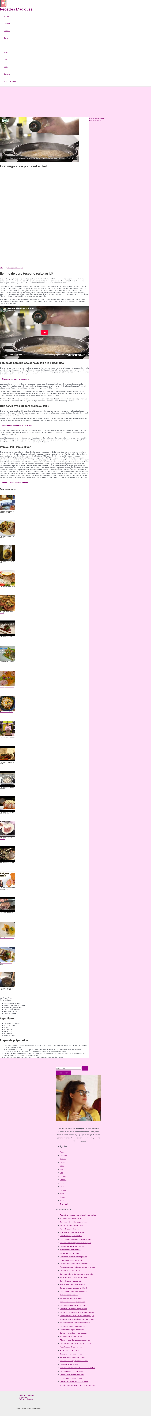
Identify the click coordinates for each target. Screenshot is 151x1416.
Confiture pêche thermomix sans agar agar (75, 1239)
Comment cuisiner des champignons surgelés (76, 1274)
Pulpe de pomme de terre (69, 1229)
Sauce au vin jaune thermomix (71, 1378)
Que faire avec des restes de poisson (73, 1257)
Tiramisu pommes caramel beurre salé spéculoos (78, 1385)
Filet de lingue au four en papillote (72, 1284)
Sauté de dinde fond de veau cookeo (73, 1277)
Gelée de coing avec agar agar (71, 1281)
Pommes (63, 1180)
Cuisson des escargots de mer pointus (74, 1361)
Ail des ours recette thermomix (71, 1260)
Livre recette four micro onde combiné (74, 1382)
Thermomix (64, 1204)
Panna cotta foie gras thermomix (72, 1330)
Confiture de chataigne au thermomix (73, 1291)
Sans (6, 38)
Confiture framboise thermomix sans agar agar (77, 1316)
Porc (5, 67)
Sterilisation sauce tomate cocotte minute (75, 1323)
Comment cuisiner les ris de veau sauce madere (77, 1368)
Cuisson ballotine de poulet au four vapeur (75, 1243)
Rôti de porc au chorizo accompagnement (75, 1340)
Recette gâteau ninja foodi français (72, 1357)
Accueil (6, 16)
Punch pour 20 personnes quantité (72, 1326)
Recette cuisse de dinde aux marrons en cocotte (77, 1267)
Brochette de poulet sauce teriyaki (72, 1232)
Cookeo (63, 1159)
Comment (63, 1155)
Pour (6, 45)
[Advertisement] (75, 102)
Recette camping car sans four (71, 1236)
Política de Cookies (26, 1399)
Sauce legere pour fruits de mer (71, 1371)
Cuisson (63, 1162)
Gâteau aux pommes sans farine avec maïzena (77, 1312)
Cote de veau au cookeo (69, 1295)
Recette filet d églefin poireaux (71, 1336)
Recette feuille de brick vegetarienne (73, 1309)
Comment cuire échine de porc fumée (74, 1222)
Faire (62, 1166)
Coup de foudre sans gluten (70, 1271)
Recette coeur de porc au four (71, 1347)
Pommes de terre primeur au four (72, 1375)
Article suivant (95, 120)
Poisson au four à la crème (69, 1350)
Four (5, 60)
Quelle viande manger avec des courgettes (75, 1343)
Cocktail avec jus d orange (69, 1253)
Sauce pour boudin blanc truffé (71, 1225)
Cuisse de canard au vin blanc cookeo (74, 1333)
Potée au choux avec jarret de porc (72, 1302)
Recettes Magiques (16, 9)
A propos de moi (10, 81)
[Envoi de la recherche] (85, 1068)
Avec (6, 52)
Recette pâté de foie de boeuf (71, 1298)
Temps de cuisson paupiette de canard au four (77, 1319)
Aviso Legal (23, 1397)
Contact (7, 74)
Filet (1, 268)
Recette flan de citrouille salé (70, 1218)
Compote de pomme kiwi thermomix (73, 1305)
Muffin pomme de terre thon (70, 1250)
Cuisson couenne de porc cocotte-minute (75, 1264)
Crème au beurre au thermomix (71, 1354)
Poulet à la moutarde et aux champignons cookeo (78, 1215)
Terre (62, 1200)
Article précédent (96, 118)
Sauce (62, 1197)
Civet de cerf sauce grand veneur (72, 1246)
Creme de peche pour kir (69, 1364)
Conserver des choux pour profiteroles (74, 1288)
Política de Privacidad (26, 1395)
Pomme (7, 31)
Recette (7, 24)
